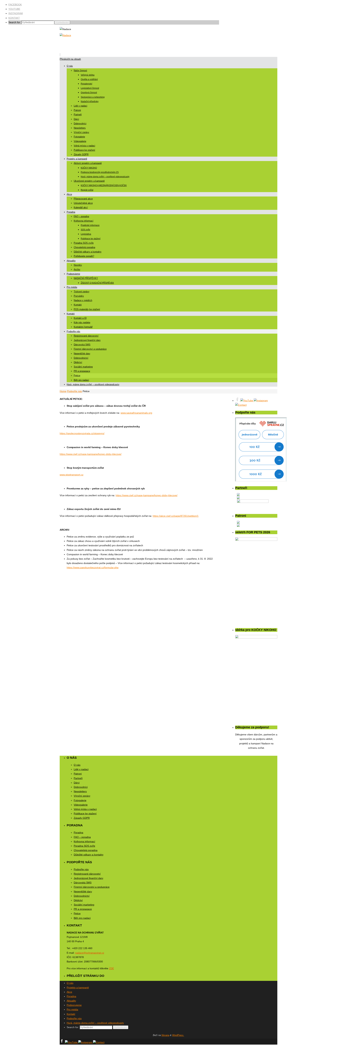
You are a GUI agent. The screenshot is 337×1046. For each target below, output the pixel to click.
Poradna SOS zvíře (84, 845)
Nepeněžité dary (83, 891)
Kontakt (71, 1014)
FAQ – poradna (82, 837)
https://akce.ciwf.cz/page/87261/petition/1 (176, 515)
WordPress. (178, 1035)
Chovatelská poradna (85, 850)
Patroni (78, 773)
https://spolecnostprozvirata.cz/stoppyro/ (82, 433)
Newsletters (80, 791)
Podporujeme (74, 1005)
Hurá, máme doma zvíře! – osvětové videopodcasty (95, 1022)
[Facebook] (237, 400)
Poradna (78, 832)
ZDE (111, 968)
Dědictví (78, 900)
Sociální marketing (84, 904)
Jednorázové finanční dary (88, 878)
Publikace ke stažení (85, 813)
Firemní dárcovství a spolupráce (92, 887)
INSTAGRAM (15, 13)
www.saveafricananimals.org (136, 412)
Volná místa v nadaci (85, 809)
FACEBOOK (15, 4)
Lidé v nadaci (81, 769)
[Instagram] (261, 400)
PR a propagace (83, 909)
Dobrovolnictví (82, 895)
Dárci (77, 782)
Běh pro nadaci (82, 918)
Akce (69, 992)
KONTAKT (14, 18)
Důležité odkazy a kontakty (88, 854)
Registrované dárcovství (87, 873)
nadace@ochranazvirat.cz (89, 952)
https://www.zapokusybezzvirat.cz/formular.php (92, 567)
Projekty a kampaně (78, 987)
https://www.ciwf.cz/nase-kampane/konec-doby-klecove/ (90, 454)
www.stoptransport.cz (71, 474)
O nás (77, 764)
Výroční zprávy (82, 795)
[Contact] (241, 405)
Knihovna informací (84, 841)
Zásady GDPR (82, 818)
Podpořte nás (74, 391)
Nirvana (165, 1035)
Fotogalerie (80, 800)
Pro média (72, 1009)
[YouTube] (247, 400)
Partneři (78, 778)
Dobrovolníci (81, 787)
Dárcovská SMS (82, 882)
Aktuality (71, 1000)
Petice (77, 913)
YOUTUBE (14, 9)
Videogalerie (81, 804)
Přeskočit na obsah (70, 59)
